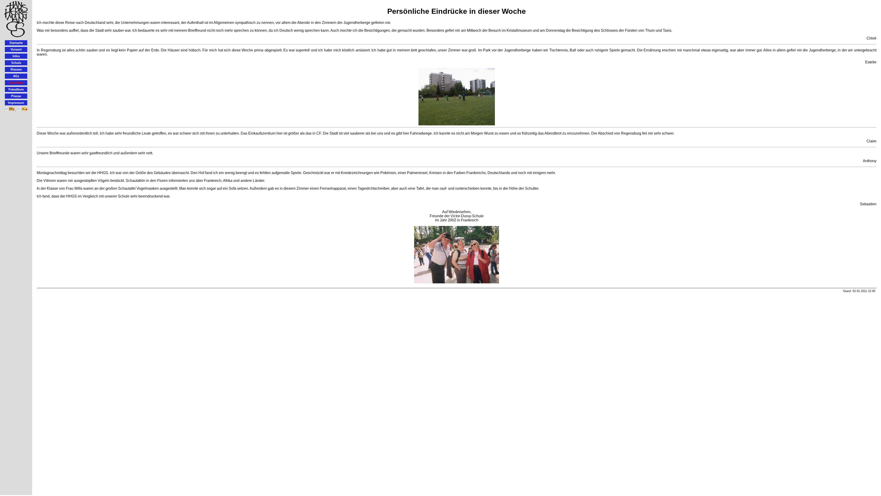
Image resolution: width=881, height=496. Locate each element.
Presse (16, 96)
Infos (16, 56)
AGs (16, 76)
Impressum (16, 102)
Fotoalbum (16, 89)
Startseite (16, 43)
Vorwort (16, 49)
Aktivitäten (16, 83)
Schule (16, 63)
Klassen (16, 69)
